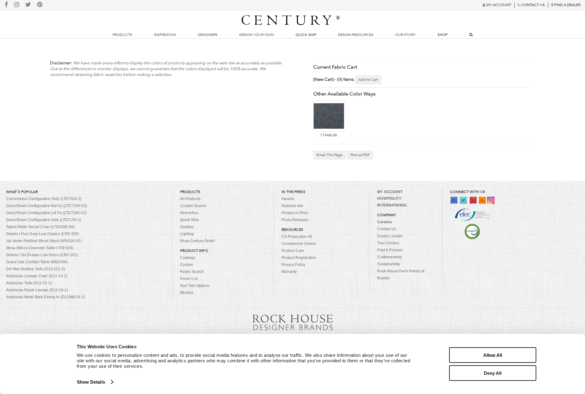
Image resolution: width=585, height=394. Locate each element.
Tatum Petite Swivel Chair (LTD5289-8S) (40, 227)
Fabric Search (192, 272)
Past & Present (389, 250)
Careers (384, 222)
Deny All (493, 372)
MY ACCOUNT (389, 192)
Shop (443, 35)
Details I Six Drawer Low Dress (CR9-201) (42, 255)
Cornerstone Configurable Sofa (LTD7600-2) (44, 199)
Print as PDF (360, 155)
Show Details (91, 382)
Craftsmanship (389, 257)
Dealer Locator (389, 236)
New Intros (189, 213)
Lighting (187, 234)
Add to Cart (368, 79)
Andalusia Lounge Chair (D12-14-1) (36, 276)
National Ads (292, 206)
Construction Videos (299, 244)
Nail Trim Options (195, 286)
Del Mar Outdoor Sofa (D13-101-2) (35, 269)
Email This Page (329, 155)
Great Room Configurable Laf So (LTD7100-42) (46, 213)
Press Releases (295, 220)
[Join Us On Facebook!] (6, 5)
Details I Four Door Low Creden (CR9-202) (42, 234)
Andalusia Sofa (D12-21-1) (29, 283)
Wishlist (186, 293)
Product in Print (295, 213)
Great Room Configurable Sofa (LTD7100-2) (43, 220)
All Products (190, 199)
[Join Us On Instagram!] (16, 5)
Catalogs (187, 258)
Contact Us (386, 229)
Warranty (289, 272)
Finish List (188, 279)
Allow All (492, 355)
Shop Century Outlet (197, 241)
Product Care (293, 251)
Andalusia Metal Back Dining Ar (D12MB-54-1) (45, 297)
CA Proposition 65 (297, 237)
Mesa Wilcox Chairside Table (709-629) (39, 248)
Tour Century (388, 243)
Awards (288, 199)
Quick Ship (306, 35)
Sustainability (388, 264)
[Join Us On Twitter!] (28, 5)
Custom (186, 265)
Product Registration (299, 258)
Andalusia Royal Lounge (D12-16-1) (37, 290)
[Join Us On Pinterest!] (39, 5)
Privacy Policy (293, 265)
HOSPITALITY (389, 198)
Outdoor (187, 227)
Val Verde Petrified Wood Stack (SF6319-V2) (44, 241)
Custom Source (193, 206)
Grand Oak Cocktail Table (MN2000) (37, 262)
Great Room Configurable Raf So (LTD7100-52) (46, 206)
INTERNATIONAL (392, 205)
